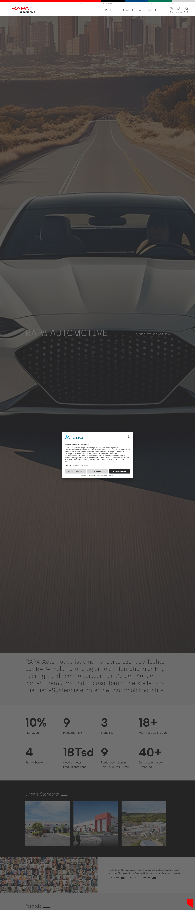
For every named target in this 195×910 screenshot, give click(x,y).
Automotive (107, 3)
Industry (152, 3)
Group (81, 3)
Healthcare (130, 3)
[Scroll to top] (190, 903)
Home (174, 3)
